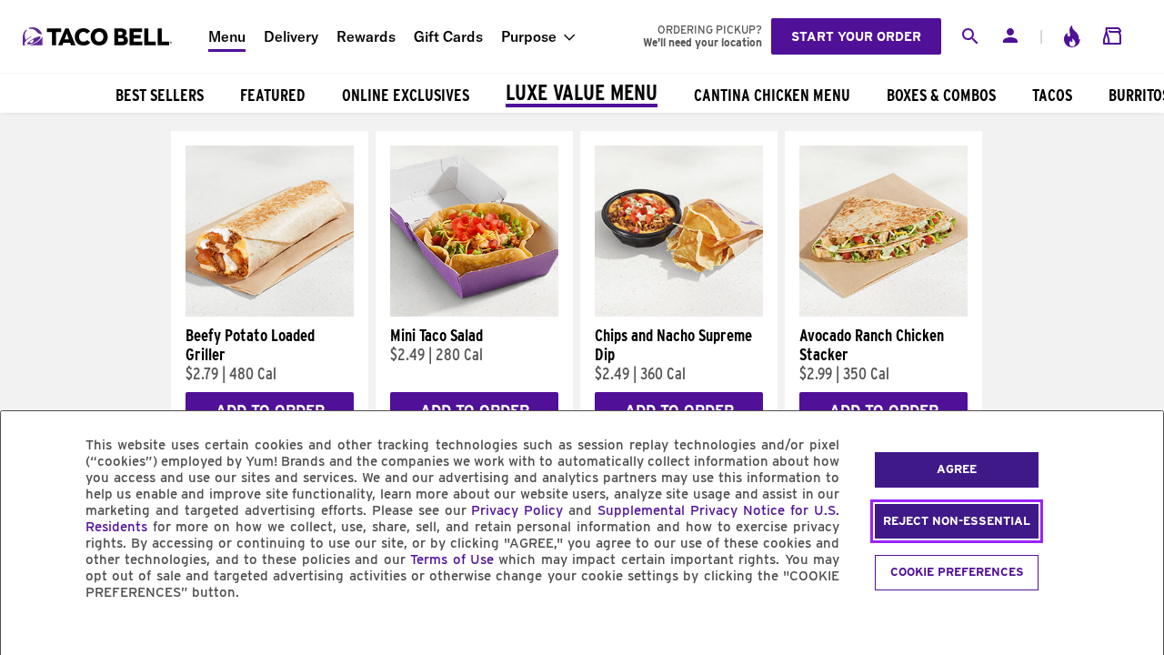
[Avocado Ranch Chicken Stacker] (883, 312)
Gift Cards (448, 36)
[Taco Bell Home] (99, 36)
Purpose (529, 36)
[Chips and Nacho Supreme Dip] (679, 312)
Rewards (366, 36)
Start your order (856, 36)
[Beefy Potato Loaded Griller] (270, 312)
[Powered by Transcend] (30, 633)
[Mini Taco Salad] (474, 312)
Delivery (291, 36)
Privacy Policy (517, 510)
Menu (227, 36)
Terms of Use (452, 559)
